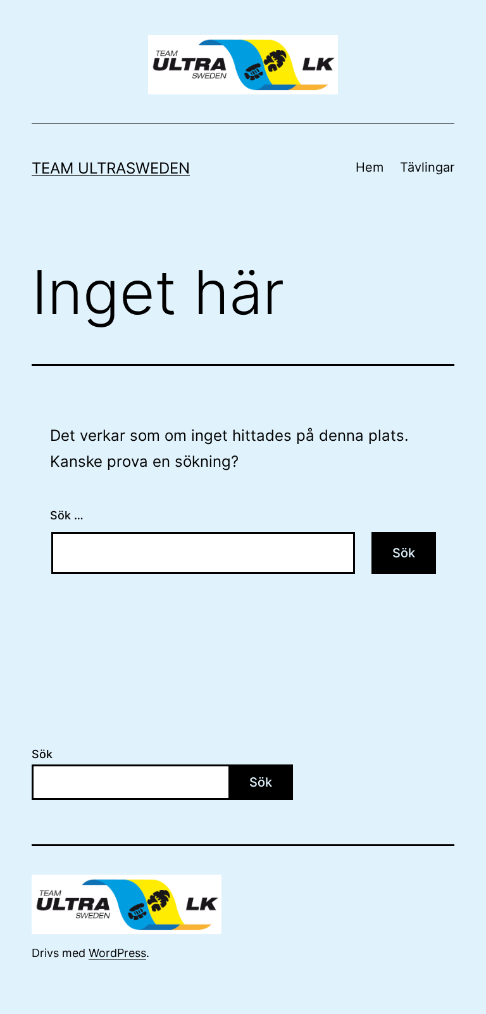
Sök (42, 754)
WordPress (117, 953)
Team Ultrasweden (111, 168)
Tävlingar (427, 167)
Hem (369, 167)
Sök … (67, 515)
